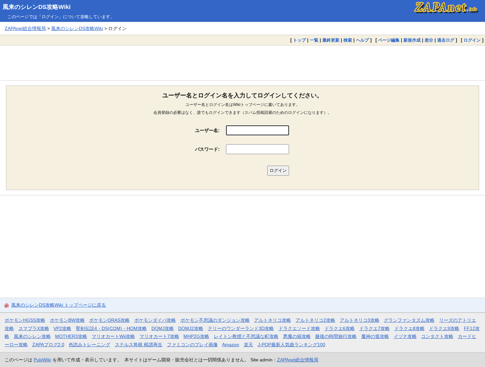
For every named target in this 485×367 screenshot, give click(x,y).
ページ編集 (389, 40)
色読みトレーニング (89, 344)
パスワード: (207, 149)
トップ (299, 40)
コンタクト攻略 (437, 336)
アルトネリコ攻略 (272, 320)
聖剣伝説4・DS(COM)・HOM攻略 (111, 328)
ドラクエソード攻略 (299, 328)
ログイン (472, 40)
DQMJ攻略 (162, 328)
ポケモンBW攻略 (67, 320)
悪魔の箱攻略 (297, 336)
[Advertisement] (242, 63)
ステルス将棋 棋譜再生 (138, 344)
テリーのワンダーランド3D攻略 (241, 328)
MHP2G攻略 (196, 336)
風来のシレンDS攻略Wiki (37, 7)
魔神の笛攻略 (375, 336)
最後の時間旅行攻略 (336, 336)
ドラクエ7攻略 (374, 328)
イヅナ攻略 (405, 336)
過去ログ (445, 40)
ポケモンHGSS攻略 (25, 320)
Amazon (230, 344)
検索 (347, 40)
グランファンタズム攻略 (409, 320)
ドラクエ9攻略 (444, 328)
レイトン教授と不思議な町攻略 (246, 336)
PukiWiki (42, 359)
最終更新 (331, 40)
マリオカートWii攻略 (113, 336)
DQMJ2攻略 (190, 328)
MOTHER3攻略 (71, 336)
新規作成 (412, 40)
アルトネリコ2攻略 (315, 320)
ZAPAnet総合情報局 (25, 28)
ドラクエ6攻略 (339, 328)
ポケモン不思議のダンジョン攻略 (215, 320)
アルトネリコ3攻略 (359, 320)
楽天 (248, 344)
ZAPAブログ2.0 (48, 344)
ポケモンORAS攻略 (109, 320)
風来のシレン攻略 (32, 336)
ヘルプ (362, 40)
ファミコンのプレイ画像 (192, 344)
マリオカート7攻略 (159, 336)
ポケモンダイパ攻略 (155, 320)
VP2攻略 (62, 328)
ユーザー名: (207, 130)
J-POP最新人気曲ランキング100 (291, 344)
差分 (429, 40)
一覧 (314, 40)
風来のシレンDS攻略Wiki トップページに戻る (58, 305)
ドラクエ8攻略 (409, 328)
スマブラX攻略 (33, 328)
